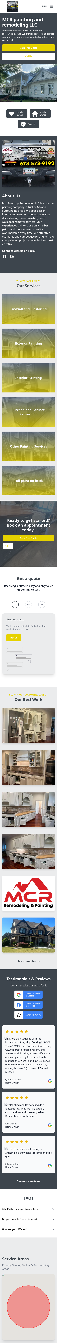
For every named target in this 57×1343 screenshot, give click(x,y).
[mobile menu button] (52, 6)
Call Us (28, 56)
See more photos (28, 961)
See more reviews (28, 1181)
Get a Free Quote (28, 47)
